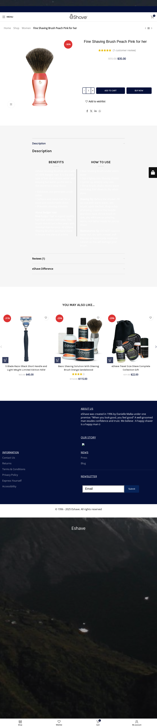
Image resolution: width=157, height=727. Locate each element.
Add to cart (111, 90)
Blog (83, 463)
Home (7, 28)
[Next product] (151, 28)
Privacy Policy (10, 475)
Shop (16, 28)
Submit (131, 489)
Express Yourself (11, 480)
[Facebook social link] (87, 111)
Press (84, 457)
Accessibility (9, 486)
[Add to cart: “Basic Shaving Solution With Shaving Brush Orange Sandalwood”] (58, 360)
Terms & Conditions (13, 469)
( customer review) (124, 50)
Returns (6, 463)
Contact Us (8, 457)
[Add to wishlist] (45, 317)
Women (26, 28)
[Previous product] (145, 28)
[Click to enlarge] (11, 104)
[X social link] (91, 111)
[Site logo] (78, 16)
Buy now (139, 90)
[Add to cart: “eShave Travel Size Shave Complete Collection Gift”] (110, 360)
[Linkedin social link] (96, 111)
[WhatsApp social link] (100, 111)
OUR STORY (88, 437)
